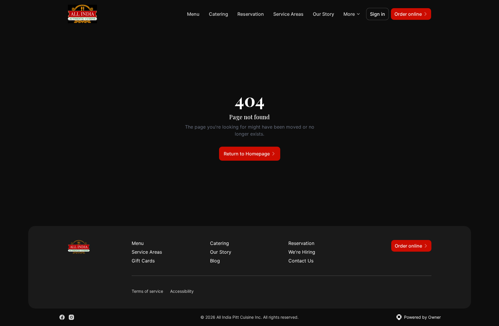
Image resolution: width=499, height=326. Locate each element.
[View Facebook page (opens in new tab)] (62, 317)
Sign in (377, 14)
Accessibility (182, 291)
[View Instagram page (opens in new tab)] (71, 317)
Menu (193, 14)
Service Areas (288, 14)
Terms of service (147, 291)
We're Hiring (301, 252)
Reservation (250, 14)
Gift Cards (143, 261)
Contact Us (300, 261)
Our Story (323, 14)
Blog (215, 261)
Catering (218, 14)
